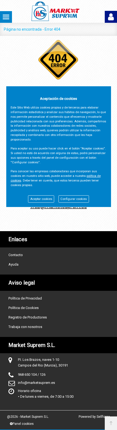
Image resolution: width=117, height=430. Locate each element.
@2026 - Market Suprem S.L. (28, 417)
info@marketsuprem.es (36, 383)
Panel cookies (23, 424)
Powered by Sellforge (94, 417)
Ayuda (13, 264)
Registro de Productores (27, 317)
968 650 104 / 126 (31, 374)
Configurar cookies (73, 199)
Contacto (15, 255)
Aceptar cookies (41, 199)
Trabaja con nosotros (25, 327)
